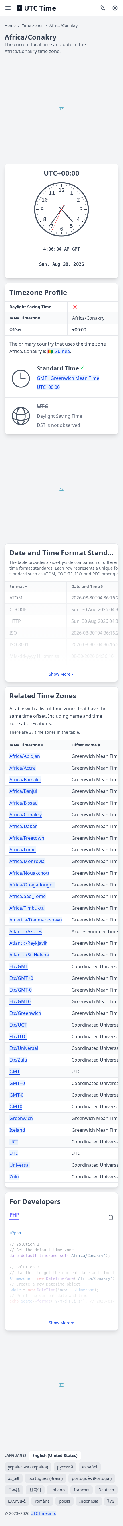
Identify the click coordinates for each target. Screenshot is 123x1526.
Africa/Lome (22, 849)
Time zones (32, 25)
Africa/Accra (22, 768)
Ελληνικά (17, 1501)
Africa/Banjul (23, 791)
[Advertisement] (61, 109)
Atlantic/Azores (25, 931)
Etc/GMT (18, 966)
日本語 (14, 1489)
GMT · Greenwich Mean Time (68, 378)
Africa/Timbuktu (27, 908)
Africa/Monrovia (27, 861)
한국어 (35, 1489)
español (89, 1467)
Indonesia (88, 1501)
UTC (13, 1153)
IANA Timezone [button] (24, 745)
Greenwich (21, 1118)
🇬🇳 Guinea (58, 351)
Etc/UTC (18, 1036)
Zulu (14, 1177)
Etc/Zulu (18, 1060)
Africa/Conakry (25, 814)
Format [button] (16, 586)
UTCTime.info (43, 1513)
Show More (59, 674)
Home (10, 25)
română (42, 1501)
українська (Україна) (28, 1467)
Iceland (17, 1130)
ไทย (111, 1501)
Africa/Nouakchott (29, 873)
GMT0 (15, 1106)
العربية (13, 1478)
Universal (19, 1165)
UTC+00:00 (48, 387)
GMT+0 (17, 1083)
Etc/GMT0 (20, 1001)
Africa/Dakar (23, 826)
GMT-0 (16, 1095)
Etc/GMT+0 (21, 978)
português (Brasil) (45, 1478)
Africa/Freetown (26, 838)
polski (64, 1501)
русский (65, 1467)
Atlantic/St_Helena (29, 955)
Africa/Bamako (25, 779)
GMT (14, 1071)
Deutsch (106, 1489)
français (81, 1489)
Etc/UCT (18, 1025)
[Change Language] (102, 8)
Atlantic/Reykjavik (28, 943)
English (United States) (55, 1455)
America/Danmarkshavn (35, 920)
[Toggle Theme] (115, 8)
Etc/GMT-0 (20, 990)
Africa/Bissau (23, 803)
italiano (57, 1489)
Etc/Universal (23, 1048)
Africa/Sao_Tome (27, 896)
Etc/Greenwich (25, 1013)
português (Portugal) (92, 1478)
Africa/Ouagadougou (32, 885)
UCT (13, 1142)
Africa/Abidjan (24, 756)
